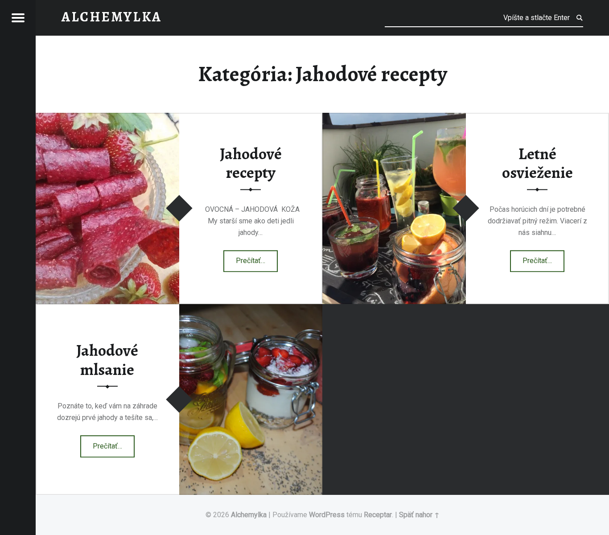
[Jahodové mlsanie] (251, 309)
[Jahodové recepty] (107, 118)
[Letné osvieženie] (394, 118)
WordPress (327, 514)
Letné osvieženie (537, 163)
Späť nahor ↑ (419, 514)
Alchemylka (249, 514)
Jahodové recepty (251, 163)
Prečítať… (257, 258)
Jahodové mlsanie (107, 360)
